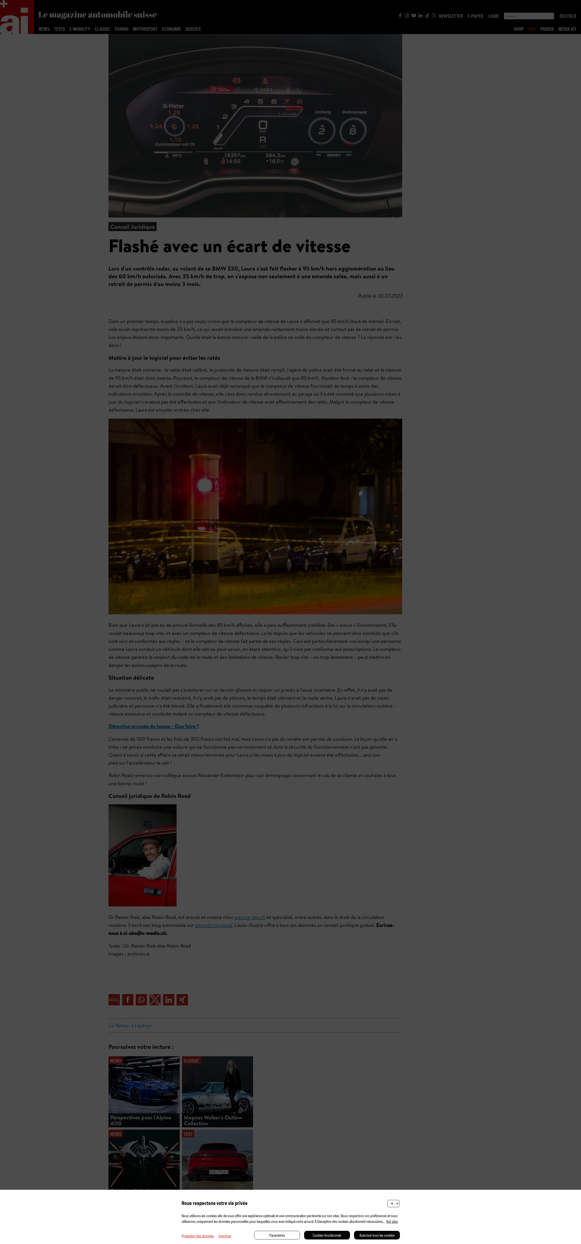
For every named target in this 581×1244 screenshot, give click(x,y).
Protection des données (198, 1236)
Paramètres (277, 1235)
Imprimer (225, 1236)
